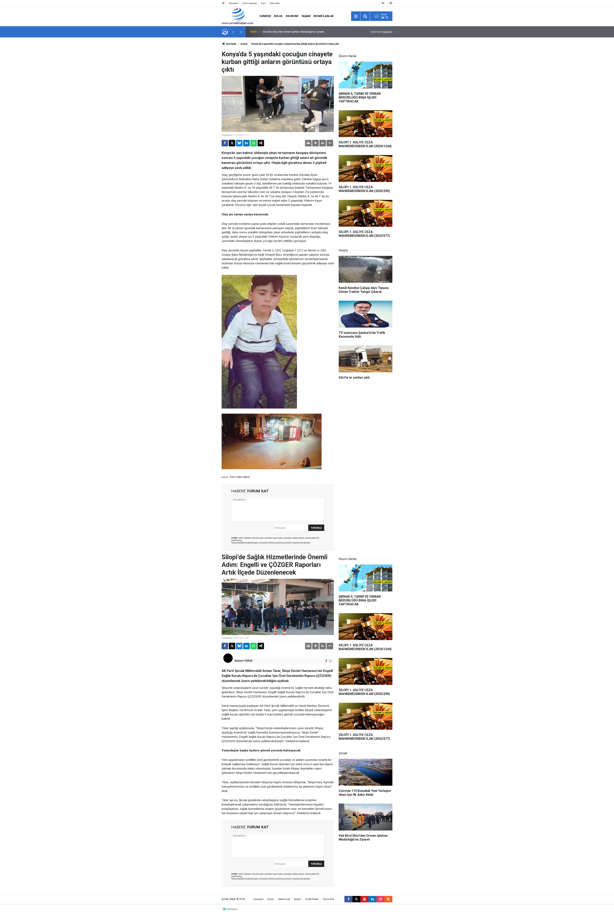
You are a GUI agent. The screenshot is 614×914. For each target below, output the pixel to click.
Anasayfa (259, 899)
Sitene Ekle (275, 3)
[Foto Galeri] (390, 3)
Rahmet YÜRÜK (243, 660)
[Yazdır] (308, 143)
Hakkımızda (284, 899)
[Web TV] (383, 3)
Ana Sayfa (230, 44)
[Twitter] (232, 143)
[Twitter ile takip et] (356, 899)
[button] (315, 143)
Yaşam (305, 16)
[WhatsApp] (253, 143)
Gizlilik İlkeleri (312, 899)
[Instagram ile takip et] (330, 661)
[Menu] (356, 16)
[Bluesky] (239, 143)
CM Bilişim (232, 909)
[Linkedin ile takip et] (372, 899)
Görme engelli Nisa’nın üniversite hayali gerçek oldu (291, 31)
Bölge (278, 16)
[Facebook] (225, 143)
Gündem (265, 16)
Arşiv (263, 3)
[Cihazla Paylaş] (261, 143)
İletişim (297, 899)
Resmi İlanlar (324, 16)
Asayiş (243, 44)
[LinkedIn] (246, 143)
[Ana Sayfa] (223, 3)
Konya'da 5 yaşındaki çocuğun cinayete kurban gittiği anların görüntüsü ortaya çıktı (295, 44)
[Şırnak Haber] (237, 15)
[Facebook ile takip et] (326, 661)
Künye (271, 899)
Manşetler (233, 3)
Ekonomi (292, 16)
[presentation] (233, 32)
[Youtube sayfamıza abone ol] (364, 899)
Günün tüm (381, 31)
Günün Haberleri (249, 3)
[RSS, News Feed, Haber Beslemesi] (388, 899)
